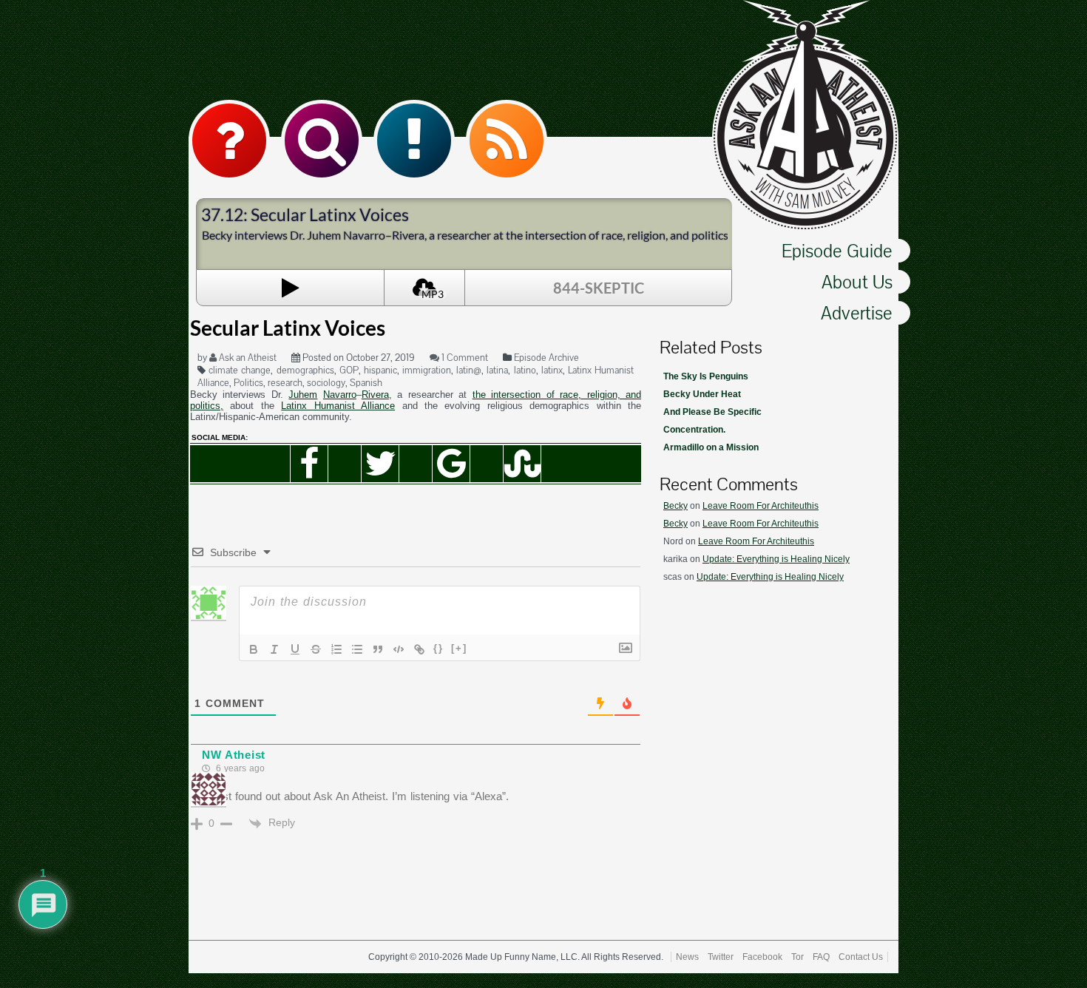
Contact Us (861, 957)
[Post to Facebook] (309, 463)
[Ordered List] (336, 649)
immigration (426, 370)
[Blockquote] (378, 649)
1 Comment (463, 357)
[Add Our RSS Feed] (506, 140)
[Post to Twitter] (380, 463)
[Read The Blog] (414, 140)
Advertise (857, 313)
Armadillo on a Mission (711, 447)
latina (497, 370)
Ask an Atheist (247, 357)
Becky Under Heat (702, 394)
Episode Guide (837, 251)
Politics (248, 382)
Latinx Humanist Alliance (338, 405)
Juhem (302, 394)
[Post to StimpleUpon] (522, 463)
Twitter (721, 957)
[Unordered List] (357, 649)
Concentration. (694, 429)
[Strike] (315, 649)
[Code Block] (398, 649)
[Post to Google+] (451, 463)
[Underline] (295, 649)
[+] (459, 648)
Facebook (762, 957)
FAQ (821, 957)
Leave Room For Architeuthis (760, 506)
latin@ (468, 370)
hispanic (380, 370)
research (285, 382)
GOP (349, 370)
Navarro (339, 394)
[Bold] (253, 649)
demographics (305, 370)
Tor (797, 957)
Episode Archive (546, 357)
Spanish (366, 382)
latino (525, 370)
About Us (857, 282)
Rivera (375, 394)
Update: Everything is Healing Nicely (776, 559)
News (687, 957)
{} (438, 648)
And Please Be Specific (712, 412)
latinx (552, 370)
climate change (240, 370)
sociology (326, 382)
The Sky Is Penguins (705, 376)
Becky (675, 506)
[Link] (419, 649)
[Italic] (274, 649)
